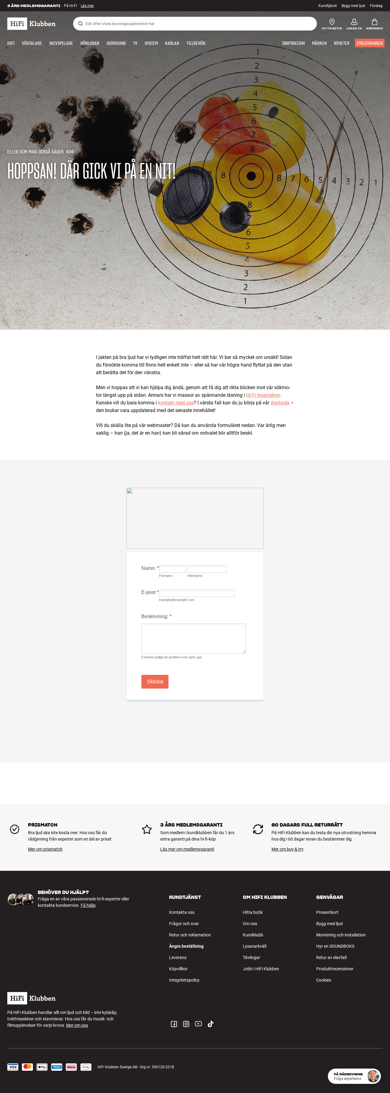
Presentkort (327, 912)
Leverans (177, 957)
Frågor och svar (184, 923)
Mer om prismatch (45, 849)
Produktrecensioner (334, 968)
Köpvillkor (178, 968)
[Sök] (80, 23)
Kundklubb (253, 934)
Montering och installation (341, 934)
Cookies (323, 980)
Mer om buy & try (287, 849)
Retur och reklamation (190, 934)
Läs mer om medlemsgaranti (187, 849)
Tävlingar (251, 957)
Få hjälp (88, 905)
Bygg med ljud (353, 6)
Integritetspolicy (184, 980)
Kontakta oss (181, 912)
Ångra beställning (186, 946)
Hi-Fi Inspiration (263, 395)
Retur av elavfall (331, 957)
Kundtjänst (327, 6)
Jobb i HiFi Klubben (261, 968)
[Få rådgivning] (373, 1076)
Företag (376, 6)
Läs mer (87, 6)
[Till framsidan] (31, 23)
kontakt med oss (176, 403)
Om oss (250, 923)
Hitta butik (253, 912)
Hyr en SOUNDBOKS (335, 946)
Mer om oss (77, 1025)
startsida (280, 403)
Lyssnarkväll (254, 946)
